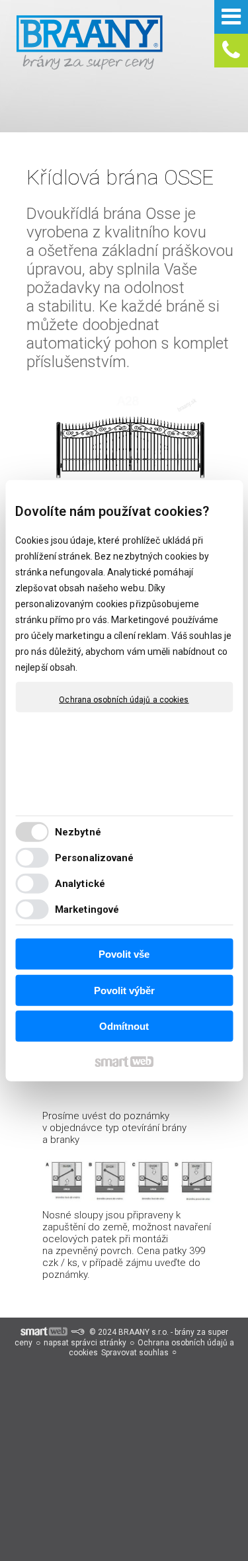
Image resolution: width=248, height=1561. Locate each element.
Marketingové (87, 909)
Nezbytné (78, 831)
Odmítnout (124, 1026)
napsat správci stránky (85, 1342)
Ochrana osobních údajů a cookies (123, 699)
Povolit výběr (124, 989)
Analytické (80, 883)
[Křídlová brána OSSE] (130, 438)
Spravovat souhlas (135, 1352)
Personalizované (94, 857)
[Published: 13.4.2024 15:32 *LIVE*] (77, 1332)
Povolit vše (124, 954)
